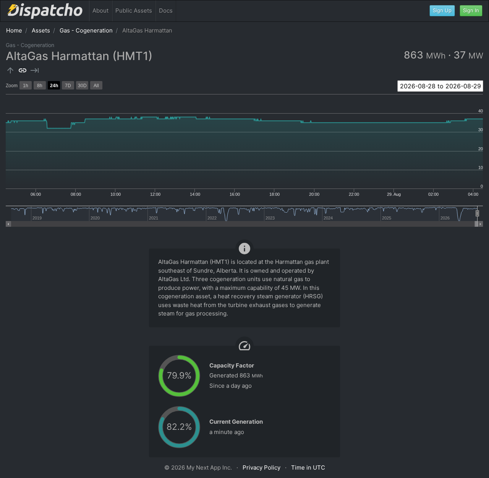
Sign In (471, 10)
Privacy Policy (261, 467)
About (100, 10)
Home (14, 30)
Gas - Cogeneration (86, 30)
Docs (166, 10)
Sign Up (442, 10)
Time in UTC (308, 467)
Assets (41, 30)
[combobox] (440, 86)
